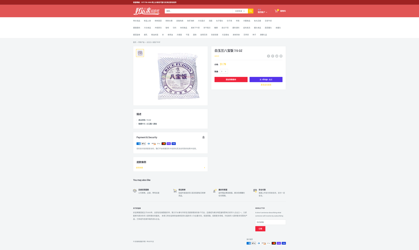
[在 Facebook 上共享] (268, 56)
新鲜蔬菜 (158, 21)
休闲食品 (183, 28)
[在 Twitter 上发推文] (276, 56)
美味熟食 (236, 35)
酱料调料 (235, 28)
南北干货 (225, 28)
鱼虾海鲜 (190, 21)
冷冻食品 (147, 28)
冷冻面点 (201, 21)
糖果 (216, 28)
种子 (254, 35)
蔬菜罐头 (268, 28)
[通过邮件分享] (280, 56)
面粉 (195, 35)
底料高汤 (246, 28)
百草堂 (246, 35)
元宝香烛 (225, 35)
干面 (187, 35)
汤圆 (210, 21)
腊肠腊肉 (136, 28)
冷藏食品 (246, 21)
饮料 (174, 28)
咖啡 (167, 28)
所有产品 (141, 42)
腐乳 (145, 35)
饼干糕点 (206, 28)
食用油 (170, 35)
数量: (217, 71)
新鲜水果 (169, 21)
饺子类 (229, 21)
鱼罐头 (278, 28)
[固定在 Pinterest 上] (272, 56)
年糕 (237, 21)
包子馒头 (219, 21)
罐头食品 (257, 28)
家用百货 (203, 35)
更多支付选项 (266, 85)
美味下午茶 (195, 28)
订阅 (260, 229)
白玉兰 (217, 56)
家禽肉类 (179, 21)
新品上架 (147, 21)
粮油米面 (154, 35)
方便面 (179, 35)
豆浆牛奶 (268, 21)
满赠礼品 (263, 35)
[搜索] (250, 11)
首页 (134, 42)
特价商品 (136, 21)
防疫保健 (214, 35)
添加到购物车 (231, 79)
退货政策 (139, 168)
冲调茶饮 (158, 28)
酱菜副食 (136, 35)
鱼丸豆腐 (257, 21)
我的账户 (261, 12)
